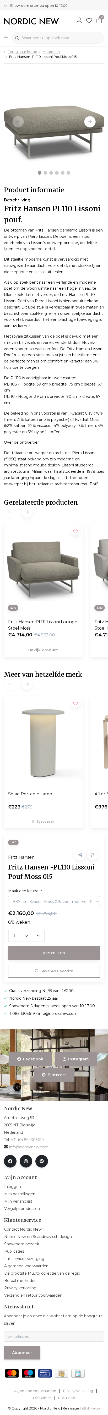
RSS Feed (66, 1398)
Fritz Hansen (21, 857)
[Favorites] (89, 20)
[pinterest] (41, 1161)
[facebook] (10, 1161)
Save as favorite (56, 971)
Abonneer (22, 1352)
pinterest (56, 1074)
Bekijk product (43, 650)
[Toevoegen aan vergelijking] (92, 855)
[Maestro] (28, 1373)
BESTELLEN (54, 953)
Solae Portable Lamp (30, 793)
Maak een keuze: (25, 891)
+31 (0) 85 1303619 (27, 1139)
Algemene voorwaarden (35, 1391)
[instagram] (26, 1161)
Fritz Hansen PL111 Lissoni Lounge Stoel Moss (42, 625)
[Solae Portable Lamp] (43, 741)
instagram (78, 1059)
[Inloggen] (79, 20)
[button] (39, 173)
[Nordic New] (31, 20)
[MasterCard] (12, 1373)
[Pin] (45, 1373)
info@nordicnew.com (28, 1147)
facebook (33, 1059)
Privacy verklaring (78, 1391)
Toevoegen (45, 821)
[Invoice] (78, 1373)
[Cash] (61, 1373)
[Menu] (6, 38)
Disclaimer (42, 1398)
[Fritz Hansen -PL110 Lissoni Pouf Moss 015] (54, 120)
